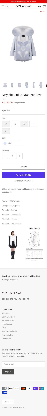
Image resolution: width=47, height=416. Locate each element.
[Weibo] (20, 299)
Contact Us (6, 339)
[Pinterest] (11, 299)
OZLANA (9, 407)
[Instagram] (7, 299)
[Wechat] (15, 299)
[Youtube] (3, 299)
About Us (5, 313)
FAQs (4, 328)
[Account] (38, 6)
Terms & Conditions (9, 332)
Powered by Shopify (19, 407)
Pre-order (23, 167)
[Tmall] (28, 299)
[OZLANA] (23, 6)
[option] (23, 44)
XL (6, 131)
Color (4, 138)
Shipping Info (7, 324)
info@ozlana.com (11, 280)
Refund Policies (8, 320)
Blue (10, 143)
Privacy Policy (7, 335)
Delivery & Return (8, 317)
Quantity (5, 150)
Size (3, 119)
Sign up (8, 372)
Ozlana (7, 111)
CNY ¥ (6, 402)
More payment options (23, 181)
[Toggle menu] (3, 6)
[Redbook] (24, 299)
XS (6, 124)
